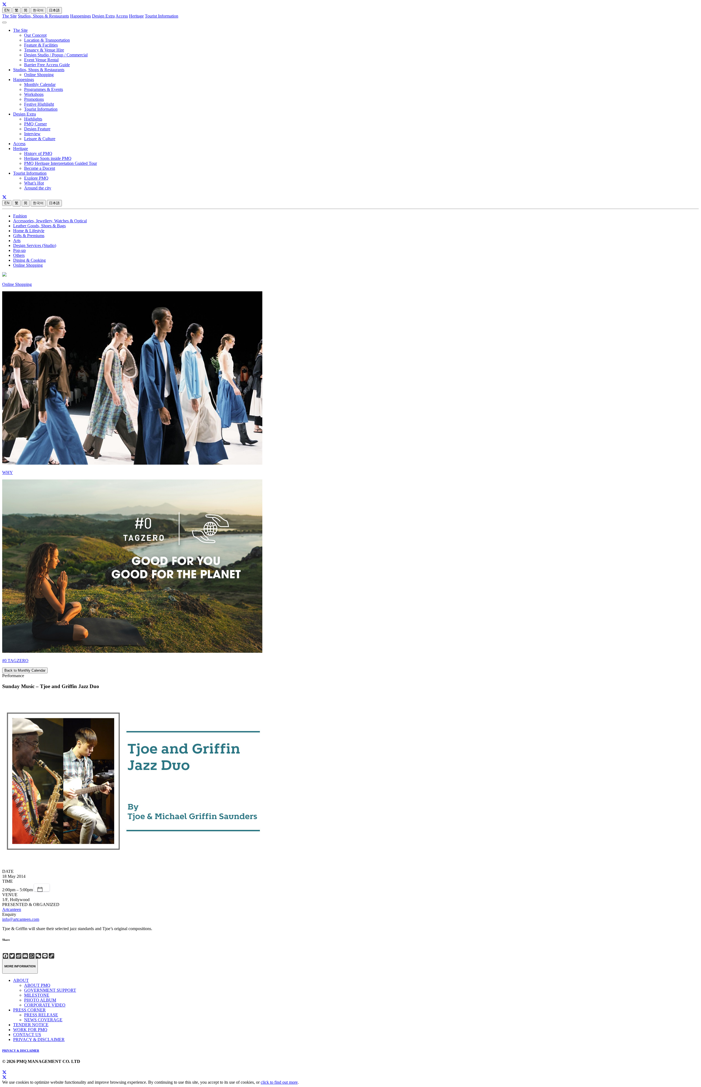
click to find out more (279, 1082)
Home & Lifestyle (28, 230)
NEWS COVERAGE (43, 1019)
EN (6, 10)
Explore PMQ (36, 178)
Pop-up (19, 250)
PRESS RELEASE (41, 1015)
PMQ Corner (35, 124)
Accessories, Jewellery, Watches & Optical (50, 220)
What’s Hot (34, 183)
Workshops (34, 94)
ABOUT (21, 980)
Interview (32, 133)
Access (122, 16)
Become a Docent (39, 168)
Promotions (34, 99)
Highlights (33, 119)
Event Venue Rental (41, 59)
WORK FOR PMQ (30, 1029)
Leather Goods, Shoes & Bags (39, 225)
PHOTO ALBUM (40, 1000)
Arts (17, 240)
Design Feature (37, 128)
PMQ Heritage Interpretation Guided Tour (60, 163)
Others (19, 255)
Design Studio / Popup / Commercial (56, 55)
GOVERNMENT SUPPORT (50, 990)
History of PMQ (38, 153)
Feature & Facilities (41, 45)
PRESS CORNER (29, 1010)
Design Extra (103, 16)
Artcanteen (11, 909)
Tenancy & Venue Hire (44, 50)
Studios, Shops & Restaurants (43, 16)
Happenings (80, 16)
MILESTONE (36, 995)
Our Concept (35, 35)
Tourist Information (161, 16)
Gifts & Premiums (28, 235)
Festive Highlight (39, 104)
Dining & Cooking (29, 260)
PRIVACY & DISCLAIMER (39, 1039)
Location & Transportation (47, 40)
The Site (9, 16)
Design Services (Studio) (34, 245)
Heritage (136, 16)
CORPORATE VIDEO (44, 1005)
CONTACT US (27, 1034)
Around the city (37, 188)
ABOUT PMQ (37, 985)
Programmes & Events (43, 89)
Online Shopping (39, 74)
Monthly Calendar (40, 84)
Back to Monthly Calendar (24, 670)
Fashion (20, 216)
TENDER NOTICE (30, 1024)
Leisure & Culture (39, 138)
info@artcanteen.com (20, 919)
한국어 (38, 10)
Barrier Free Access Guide (47, 64)
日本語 (54, 10)
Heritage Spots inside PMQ (47, 158)
